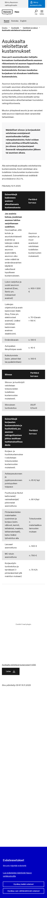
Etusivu (4, 28)
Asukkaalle (15, 28)
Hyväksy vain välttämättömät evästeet (23, 891)
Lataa (8, 671)
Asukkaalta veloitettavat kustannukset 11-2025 (19, 665)
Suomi (6, 21)
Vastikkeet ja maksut (30, 28)
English (23, 21)
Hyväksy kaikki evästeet (23, 884)
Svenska (14, 21)
